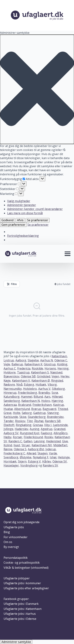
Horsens (50, 368)
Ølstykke (25, 457)
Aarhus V (44, 389)
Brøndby (44, 393)
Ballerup (17, 364)
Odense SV (59, 461)
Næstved (56, 372)
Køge (7, 380)
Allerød (31, 453)
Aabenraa (10, 405)
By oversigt (11, 547)
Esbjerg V (34, 461)
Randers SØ (53, 421)
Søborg (27, 413)
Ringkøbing (23, 425)
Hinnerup (10, 393)
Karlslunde (11, 417)
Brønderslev (55, 417)
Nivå (19, 384)
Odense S (20, 449)
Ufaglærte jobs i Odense (20, 619)
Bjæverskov (11, 376)
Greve (7, 413)
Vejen (55, 376)
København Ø (40, 380)
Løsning (39, 441)
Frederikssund (33, 437)
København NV (42, 445)
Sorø (55, 393)
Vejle (7, 364)
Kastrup (58, 405)
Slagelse (33, 360)
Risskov (20, 421)
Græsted (59, 429)
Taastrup (23, 372)
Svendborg (11, 457)
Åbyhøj (38, 421)
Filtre (14, 284)
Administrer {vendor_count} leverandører (35, 209)
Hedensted (53, 441)
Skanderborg (37, 417)
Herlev (65, 376)
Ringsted (57, 380)
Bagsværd (49, 409)
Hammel (26, 397)
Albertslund (22, 409)
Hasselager (11, 465)
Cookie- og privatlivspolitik (22, 563)
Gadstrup (39, 413)
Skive (22, 417)
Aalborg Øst (36, 449)
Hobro (45, 401)
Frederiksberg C (14, 453)
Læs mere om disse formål (25, 213)
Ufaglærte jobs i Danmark (21, 604)
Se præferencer (37, 220)
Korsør (17, 437)
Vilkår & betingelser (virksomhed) (26, 568)
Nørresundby (13, 389)
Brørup (36, 409)
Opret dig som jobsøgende (22, 522)
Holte (16, 413)
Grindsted (43, 376)
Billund (38, 397)
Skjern (22, 461)
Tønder (9, 421)
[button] (37, 89)
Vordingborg (29, 465)
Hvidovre (10, 372)
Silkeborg (58, 389)
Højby (7, 437)
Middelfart (60, 445)
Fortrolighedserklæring (23, 236)
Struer (26, 445)
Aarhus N (46, 360)
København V (21, 380)
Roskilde (37, 368)
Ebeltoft (9, 425)
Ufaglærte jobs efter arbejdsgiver (26, 588)
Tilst (30, 421)
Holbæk (41, 384)
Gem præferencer (13, 225)
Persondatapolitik (16, 558)
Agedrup (46, 429)
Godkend (7, 220)
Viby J (48, 425)
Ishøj (53, 457)
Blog (7, 532)
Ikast (16, 445)
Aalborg (20, 360)
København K (33, 364)
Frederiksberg (27, 393)
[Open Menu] (67, 254)
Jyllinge (8, 429)
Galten (28, 441)
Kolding (62, 364)
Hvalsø (8, 409)
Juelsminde (60, 425)
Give (65, 441)
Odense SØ (28, 376)
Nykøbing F (40, 457)
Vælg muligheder (18, 201)
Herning (63, 368)
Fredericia (23, 368)
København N (30, 401)
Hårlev (46, 461)
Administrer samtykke (16, 642)
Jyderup (50, 449)
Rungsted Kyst (29, 433)
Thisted (63, 409)
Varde (53, 453)
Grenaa (38, 425)
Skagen (43, 453)
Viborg (52, 384)
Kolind (8, 445)
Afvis (20, 220)
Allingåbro (61, 433)
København (59, 356)
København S (40, 372)
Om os (8, 542)
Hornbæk (10, 461)
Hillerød (57, 397)
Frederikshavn (42, 405)
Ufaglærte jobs (14, 527)
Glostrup (50, 364)
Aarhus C (10, 368)
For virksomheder (15, 537)
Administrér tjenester (21, 205)
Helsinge (64, 457)
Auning (34, 429)
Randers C (15, 441)
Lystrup (9, 360)
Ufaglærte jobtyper (17, 578)
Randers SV (50, 465)
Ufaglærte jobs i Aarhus (20, 614)
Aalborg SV (11, 433)
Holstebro (30, 389)
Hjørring (57, 401)
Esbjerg (29, 384)
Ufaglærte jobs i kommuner (22, 583)
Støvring (53, 413)
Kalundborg (12, 397)
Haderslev (21, 429)
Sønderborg (12, 401)
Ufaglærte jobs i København (22, 609)
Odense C (60, 360)
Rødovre (9, 384)
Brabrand (24, 405)
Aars (47, 397)
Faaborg (46, 433)
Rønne (8, 449)
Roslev (48, 437)
